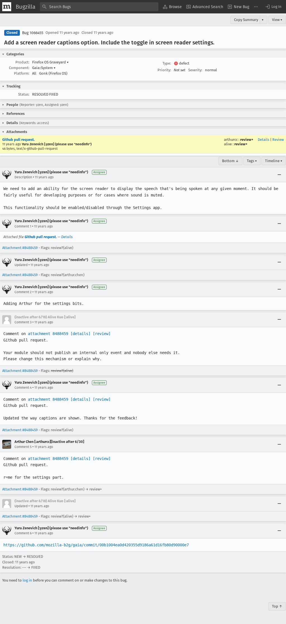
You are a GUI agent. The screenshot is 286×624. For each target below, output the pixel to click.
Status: (23, 94)
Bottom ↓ (230, 161)
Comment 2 (23, 292)
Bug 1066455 (32, 32)
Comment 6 (23, 533)
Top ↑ (277, 606)
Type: (167, 63)
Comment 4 (23, 388)
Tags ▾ (252, 161)
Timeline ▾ (273, 161)
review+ (246, 139)
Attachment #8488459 (20, 248)
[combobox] (99, 6)
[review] (102, 333)
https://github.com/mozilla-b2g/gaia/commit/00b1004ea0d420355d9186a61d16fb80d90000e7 (96, 545)
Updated (21, 265)
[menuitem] (172, 6)
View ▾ (277, 20)
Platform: (21, 73)
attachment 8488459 (48, 333)
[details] (80, 333)
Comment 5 (23, 447)
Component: (19, 68)
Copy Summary (246, 20)
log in (27, 580)
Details (263, 139)
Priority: (164, 70)
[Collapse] (279, 174)
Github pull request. (18, 139)
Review (278, 139)
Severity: (195, 70)
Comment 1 (23, 226)
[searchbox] (99, 6)
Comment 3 (23, 322)
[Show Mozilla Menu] (6, 6)
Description (23, 177)
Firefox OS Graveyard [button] (50, 62)
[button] (273, 6)
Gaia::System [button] (44, 68)
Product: (22, 62)
